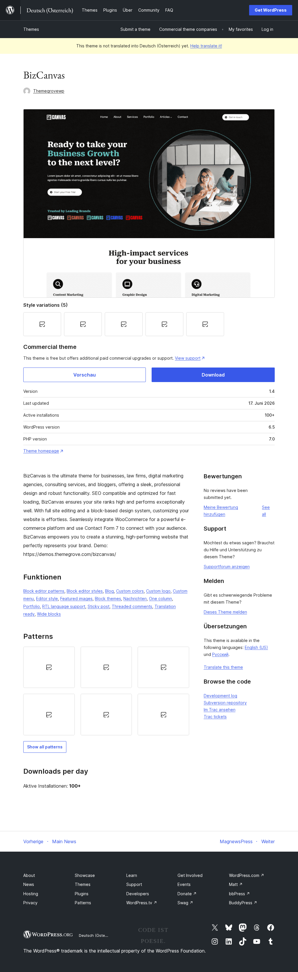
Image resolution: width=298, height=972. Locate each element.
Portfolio (31, 606)
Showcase (85, 875)
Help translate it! (206, 45)
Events (184, 884)
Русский (220, 654)
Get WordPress (271, 10)
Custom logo (158, 590)
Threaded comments (132, 606)
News (28, 884)
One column (160, 598)
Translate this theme (223, 667)
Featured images (76, 598)
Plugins (81, 893)
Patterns (83, 902)
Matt (236, 884)
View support (188, 358)
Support (134, 884)
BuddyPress (243, 902)
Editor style (47, 598)
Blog (109, 590)
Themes (31, 29)
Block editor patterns (43, 590)
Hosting (30, 893)
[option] (49, 667)
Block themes (108, 598)
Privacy (30, 902)
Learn (131, 875)
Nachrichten (135, 598)
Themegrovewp (48, 90)
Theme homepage (41, 450)
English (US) (256, 647)
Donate (187, 893)
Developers (137, 893)
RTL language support (63, 606)
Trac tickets (215, 716)
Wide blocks (49, 613)
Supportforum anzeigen (227, 566)
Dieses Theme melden (225, 611)
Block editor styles (85, 590)
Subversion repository (225, 702)
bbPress (239, 893)
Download (213, 375)
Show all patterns (45, 746)
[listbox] (106, 691)
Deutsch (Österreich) (98, 935)
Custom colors (130, 590)
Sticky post (98, 606)
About (29, 875)
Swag (185, 902)
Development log (220, 695)
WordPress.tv (141, 902)
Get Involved (190, 875)
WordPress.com (246, 875)
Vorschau (84, 375)
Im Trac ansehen (219, 709)
